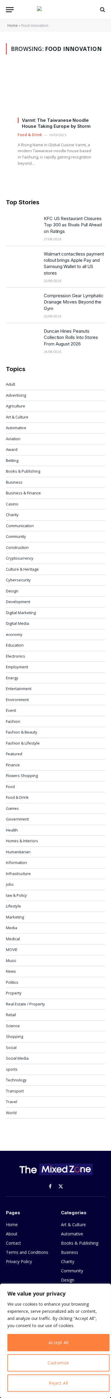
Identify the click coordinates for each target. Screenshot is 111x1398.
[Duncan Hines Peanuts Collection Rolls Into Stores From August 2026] (22, 338)
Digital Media (17, 623)
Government (17, 819)
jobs (10, 884)
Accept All (58, 1342)
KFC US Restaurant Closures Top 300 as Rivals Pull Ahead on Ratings (73, 225)
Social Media (17, 1058)
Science (13, 1025)
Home (12, 25)
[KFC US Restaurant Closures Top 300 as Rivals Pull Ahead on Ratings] (22, 226)
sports (11, 1069)
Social (11, 1047)
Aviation (13, 438)
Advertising (16, 395)
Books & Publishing (23, 471)
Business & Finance (23, 493)
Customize (58, 1363)
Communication (20, 525)
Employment (17, 667)
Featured (14, 753)
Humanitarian (18, 851)
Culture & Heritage (22, 569)
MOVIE (11, 949)
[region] (55, 1341)
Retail (11, 1014)
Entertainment (18, 688)
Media (11, 927)
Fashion (13, 721)
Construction (17, 547)
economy (14, 634)
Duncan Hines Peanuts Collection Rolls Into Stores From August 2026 (71, 337)
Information (16, 862)
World (11, 1112)
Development (18, 601)
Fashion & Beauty (21, 732)
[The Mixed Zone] (55, 9)
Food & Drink (17, 797)
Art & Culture (17, 417)
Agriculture (15, 406)
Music (11, 960)
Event (11, 710)
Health (12, 830)
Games (12, 808)
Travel (11, 1101)
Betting (12, 460)
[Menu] (10, 9)
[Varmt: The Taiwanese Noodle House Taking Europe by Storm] (55, 94)
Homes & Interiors (22, 840)
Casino (12, 504)
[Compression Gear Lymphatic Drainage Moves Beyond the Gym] (22, 303)
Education (15, 645)
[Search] (102, 9)
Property (14, 993)
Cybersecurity (18, 580)
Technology (16, 1080)
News (11, 971)
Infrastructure (18, 873)
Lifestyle (13, 906)
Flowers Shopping (22, 775)
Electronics (15, 656)
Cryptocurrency (19, 558)
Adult (10, 384)
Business (14, 482)
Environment (17, 699)
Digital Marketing (21, 612)
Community (16, 536)
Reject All (58, 1383)
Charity (12, 514)
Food (10, 786)
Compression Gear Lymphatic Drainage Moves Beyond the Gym (74, 302)
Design (12, 591)
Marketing (15, 917)
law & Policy (16, 895)
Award (11, 449)
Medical (13, 938)
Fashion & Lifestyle (23, 743)
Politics (12, 982)
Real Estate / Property (25, 1004)
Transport (15, 1091)
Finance (13, 765)
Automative (16, 427)
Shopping (14, 1036)
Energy (12, 678)
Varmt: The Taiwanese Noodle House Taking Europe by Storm (56, 123)
